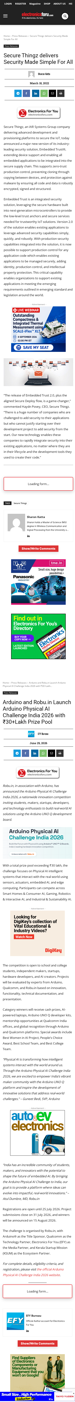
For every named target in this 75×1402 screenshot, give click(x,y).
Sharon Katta (44, 74)
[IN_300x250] (38, 603)
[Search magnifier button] (65, 16)
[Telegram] (18, 93)
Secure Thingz (20, 503)
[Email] (52, 93)
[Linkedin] (35, 93)
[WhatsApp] (44, 93)
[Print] (60, 93)
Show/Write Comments (38, 548)
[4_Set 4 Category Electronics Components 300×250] (38, 658)
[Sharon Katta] (32, 74)
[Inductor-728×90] (37, 1400)
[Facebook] (26, 93)
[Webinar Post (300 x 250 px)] (38, 351)
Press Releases (19, 35)
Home (7, 35)
